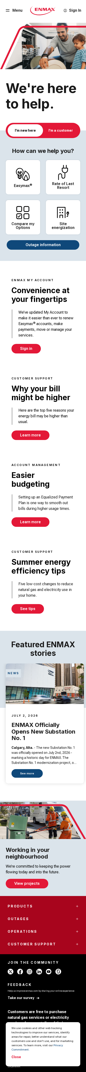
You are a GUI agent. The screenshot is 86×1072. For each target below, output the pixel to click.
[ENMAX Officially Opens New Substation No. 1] (45, 683)
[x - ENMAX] (10, 971)
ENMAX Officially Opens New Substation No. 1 (43, 731)
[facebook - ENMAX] (20, 971)
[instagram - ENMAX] (29, 971)
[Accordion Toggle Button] (77, 906)
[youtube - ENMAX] (49, 971)
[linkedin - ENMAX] (39, 971)
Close (16, 1057)
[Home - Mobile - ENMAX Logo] (43, 10)
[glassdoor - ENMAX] (58, 971)
